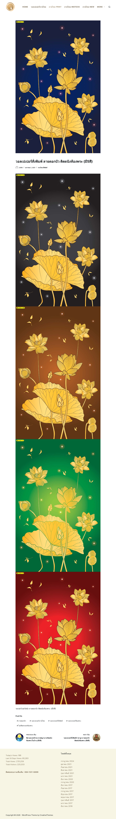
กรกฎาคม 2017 (67, 791)
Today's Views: (12, 755)
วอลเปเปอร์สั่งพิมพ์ (55, 721)
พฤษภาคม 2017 (67, 797)
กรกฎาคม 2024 (67, 761)
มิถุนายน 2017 (66, 794)
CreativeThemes (46, 815)
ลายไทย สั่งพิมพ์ (42, 167)
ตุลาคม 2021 (66, 764)
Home (25, 7)
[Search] (109, 7)
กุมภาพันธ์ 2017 (67, 800)
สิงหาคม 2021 (66, 770)
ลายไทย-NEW (88, 7)
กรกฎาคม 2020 (67, 782)
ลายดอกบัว (21, 721)
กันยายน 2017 (66, 788)
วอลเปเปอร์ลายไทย (38, 7)
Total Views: (11, 761)
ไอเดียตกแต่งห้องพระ (25, 726)
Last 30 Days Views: (14, 758)
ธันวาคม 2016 (66, 806)
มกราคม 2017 (66, 803)
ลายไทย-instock (72, 7)
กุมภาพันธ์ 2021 (67, 773)
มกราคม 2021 (66, 776)
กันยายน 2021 (66, 767)
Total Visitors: (11, 764)
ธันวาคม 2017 (66, 785)
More (100, 7)
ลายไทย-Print (55, 7)
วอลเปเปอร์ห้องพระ (73, 721)
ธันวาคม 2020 (67, 779)
